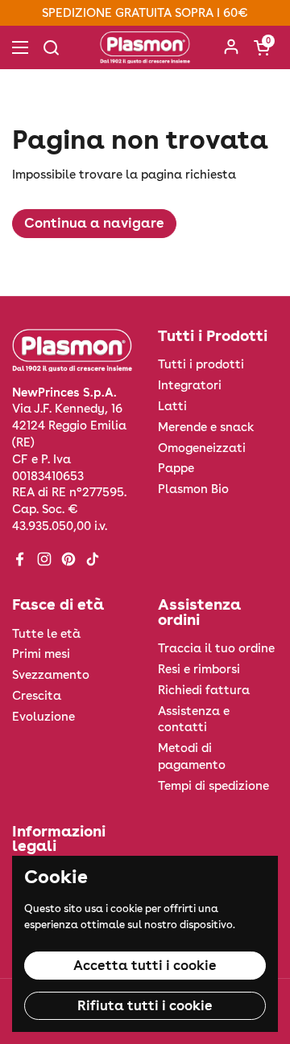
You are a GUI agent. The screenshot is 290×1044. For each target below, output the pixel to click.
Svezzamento (50, 675)
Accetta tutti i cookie (145, 965)
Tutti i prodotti (201, 364)
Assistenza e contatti (194, 719)
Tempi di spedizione (213, 786)
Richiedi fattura (204, 690)
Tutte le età (46, 634)
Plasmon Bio (193, 489)
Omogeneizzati (202, 448)
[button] (262, 47)
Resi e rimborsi (199, 669)
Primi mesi (41, 654)
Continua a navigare (94, 223)
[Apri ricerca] (51, 47)
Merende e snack (206, 427)
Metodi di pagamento (192, 756)
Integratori (190, 385)
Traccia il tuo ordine (216, 648)
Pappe (176, 468)
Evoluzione (43, 716)
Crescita (36, 695)
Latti (172, 406)
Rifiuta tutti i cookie (145, 1005)
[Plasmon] (145, 47)
